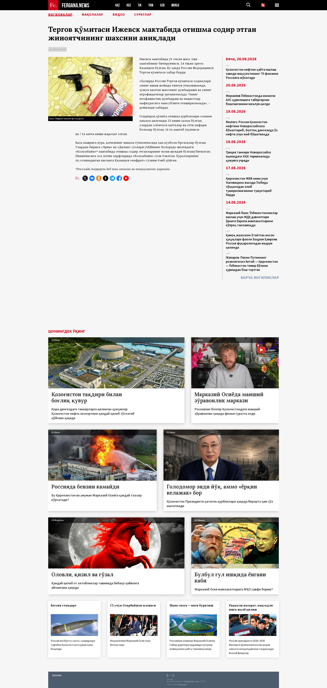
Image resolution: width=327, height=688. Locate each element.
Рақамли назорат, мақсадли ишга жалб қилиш (251, 607)
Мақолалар (92, 14)
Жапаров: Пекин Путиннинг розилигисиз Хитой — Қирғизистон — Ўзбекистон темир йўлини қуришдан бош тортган (252, 263)
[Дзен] (105, 178)
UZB (162, 5)
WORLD (175, 5)
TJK (140, 5)
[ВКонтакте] (92, 178)
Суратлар (143, 14)
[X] (85, 178)
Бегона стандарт (63, 605)
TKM (150, 5)
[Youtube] (126, 178)
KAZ (117, 5)
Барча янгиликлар (260, 277)
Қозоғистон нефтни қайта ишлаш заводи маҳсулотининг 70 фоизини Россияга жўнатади (252, 73)
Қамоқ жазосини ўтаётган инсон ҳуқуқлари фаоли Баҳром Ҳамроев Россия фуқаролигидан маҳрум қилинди (251, 241)
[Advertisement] (163, 304)
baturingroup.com (191, 681)
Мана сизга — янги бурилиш (191, 605)
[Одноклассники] (99, 178)
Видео (119, 14)
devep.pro (182, 684)
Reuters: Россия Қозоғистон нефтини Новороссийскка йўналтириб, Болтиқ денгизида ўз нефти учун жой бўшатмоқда (251, 128)
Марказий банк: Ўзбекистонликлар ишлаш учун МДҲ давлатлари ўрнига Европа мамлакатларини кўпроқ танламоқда (252, 219)
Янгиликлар (60, 14)
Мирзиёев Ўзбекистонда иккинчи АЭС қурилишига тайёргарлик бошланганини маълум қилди (250, 100)
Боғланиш (56, 675)
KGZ (129, 5)
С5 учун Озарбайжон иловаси (133, 605)
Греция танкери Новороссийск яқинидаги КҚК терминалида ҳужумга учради (248, 156)
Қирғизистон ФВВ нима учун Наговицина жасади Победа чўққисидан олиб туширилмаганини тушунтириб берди (249, 186)
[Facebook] (119, 178)
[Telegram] (112, 178)
